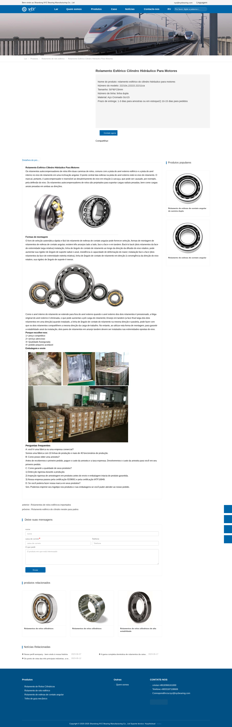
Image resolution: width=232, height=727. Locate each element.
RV (169, 9)
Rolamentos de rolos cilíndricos (38, 628)
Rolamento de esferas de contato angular (187, 258)
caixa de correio (32, 539)
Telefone (95, 539)
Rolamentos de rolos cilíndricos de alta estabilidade (138, 629)
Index (159, 724)
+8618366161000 (167, 685)
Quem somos (122, 685)
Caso (114, 9)
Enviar (35, 570)
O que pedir (30, 547)
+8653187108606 (169, 689)
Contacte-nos (151, 9)
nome (27, 529)
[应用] (204, 9)
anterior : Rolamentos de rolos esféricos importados (46, 505)
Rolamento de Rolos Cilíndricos (39, 686)
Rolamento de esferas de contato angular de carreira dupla (187, 209)
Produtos (34, 59)
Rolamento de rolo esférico (53, 59)
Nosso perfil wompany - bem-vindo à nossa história (46, 654)
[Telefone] (228, 519)
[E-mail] (228, 529)
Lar (56, 9)
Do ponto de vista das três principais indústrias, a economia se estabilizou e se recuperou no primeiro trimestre (47, 658)
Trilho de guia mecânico (35, 698)
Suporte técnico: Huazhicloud (142, 724)
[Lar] (28, 9)
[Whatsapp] (228, 509)
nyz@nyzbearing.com (183, 3)
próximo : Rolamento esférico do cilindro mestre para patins (50, 509)
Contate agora (109, 133)
